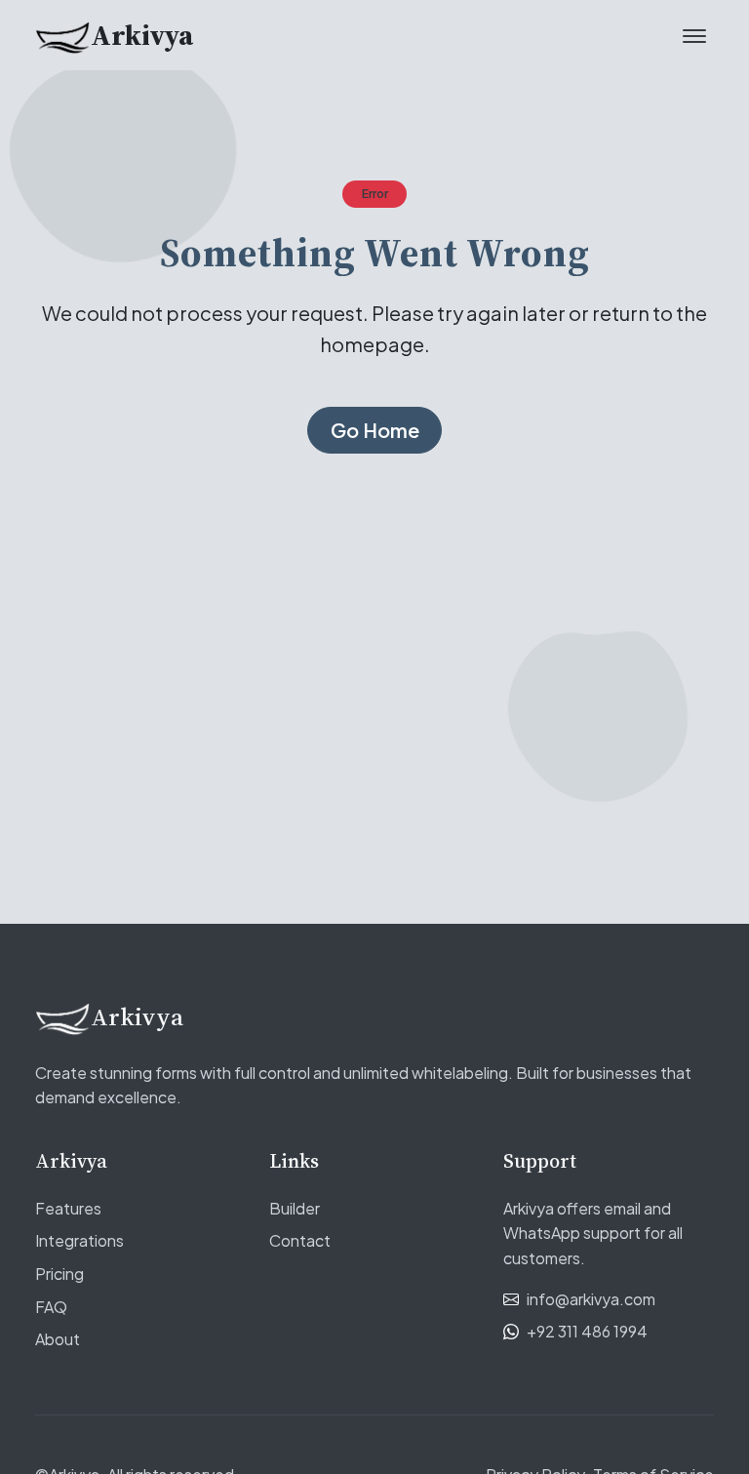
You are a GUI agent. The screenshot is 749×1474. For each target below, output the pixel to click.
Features (68, 1208)
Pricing (59, 1273)
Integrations (79, 1240)
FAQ (51, 1306)
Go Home (375, 430)
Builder (294, 1208)
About (57, 1339)
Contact (300, 1240)
